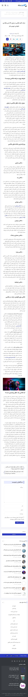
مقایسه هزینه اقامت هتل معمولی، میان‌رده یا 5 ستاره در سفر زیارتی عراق (12, 582)
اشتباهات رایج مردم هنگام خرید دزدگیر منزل (13, 560)
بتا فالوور (14, 618)
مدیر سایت (12, 33)
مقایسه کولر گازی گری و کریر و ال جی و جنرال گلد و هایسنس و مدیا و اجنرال (12, 544)
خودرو (11, 655)
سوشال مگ (16, 655)
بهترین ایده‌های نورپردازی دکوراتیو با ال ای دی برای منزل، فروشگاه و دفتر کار (12, 571)
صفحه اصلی (21, 12)
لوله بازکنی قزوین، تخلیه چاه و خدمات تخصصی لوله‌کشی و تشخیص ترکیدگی (12, 588)
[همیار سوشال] (22, 5)
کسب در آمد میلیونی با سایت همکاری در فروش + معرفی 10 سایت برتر (13, 677)
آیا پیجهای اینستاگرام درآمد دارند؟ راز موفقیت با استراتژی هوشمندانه (12, 593)
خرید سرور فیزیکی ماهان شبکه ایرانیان (14, 577)
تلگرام (7, 655)
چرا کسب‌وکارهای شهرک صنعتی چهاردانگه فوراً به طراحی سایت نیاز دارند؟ (12, 566)
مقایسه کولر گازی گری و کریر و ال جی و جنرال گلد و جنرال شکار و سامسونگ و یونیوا (12, 550)
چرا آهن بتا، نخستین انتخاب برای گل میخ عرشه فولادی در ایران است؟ (12, 555)
